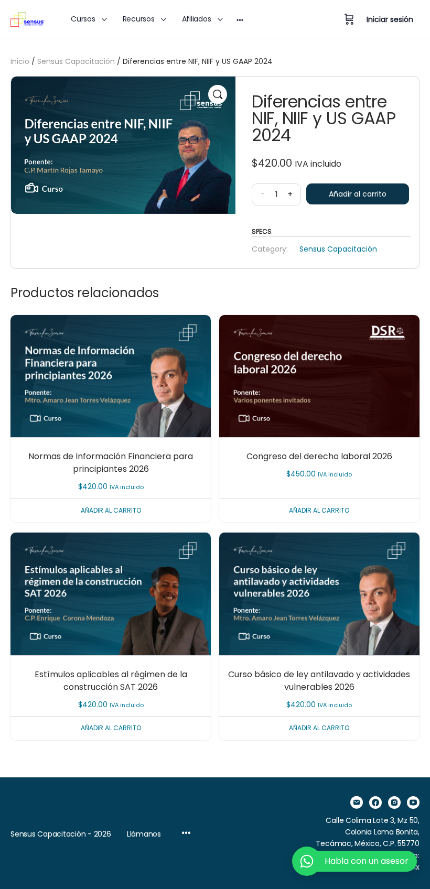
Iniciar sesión (390, 19)
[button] (217, 94)
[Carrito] (349, 19)
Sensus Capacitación (76, 61)
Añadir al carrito (357, 194)
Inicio (19, 61)
